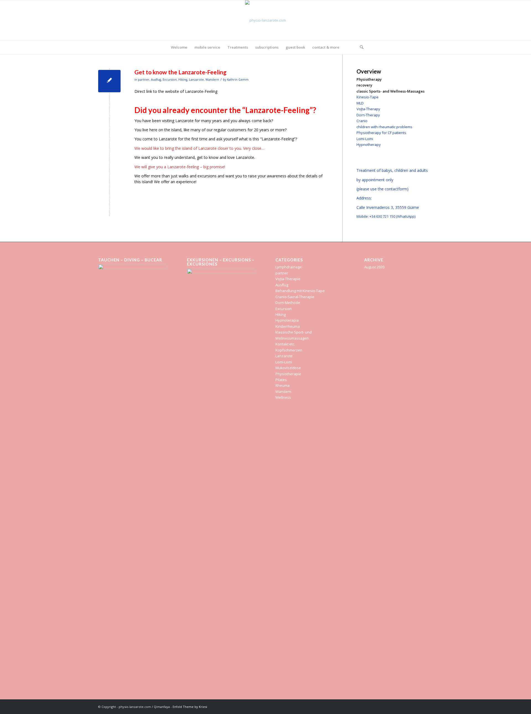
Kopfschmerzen (288, 350)
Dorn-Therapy (368, 114)
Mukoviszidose (288, 367)
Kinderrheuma (287, 326)
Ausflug (156, 80)
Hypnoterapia (287, 320)
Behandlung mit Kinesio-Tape (300, 290)
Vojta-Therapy (368, 108)
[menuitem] (179, 47)
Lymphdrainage (288, 266)
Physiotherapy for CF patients (381, 132)
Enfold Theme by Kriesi (190, 707)
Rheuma (282, 385)
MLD (360, 103)
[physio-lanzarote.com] (265, 20)
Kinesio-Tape (367, 97)
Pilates (281, 379)
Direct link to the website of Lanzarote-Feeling (175, 91)
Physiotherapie (288, 373)
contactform (396, 188)
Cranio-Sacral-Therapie (294, 296)
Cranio (362, 120)
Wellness (283, 397)
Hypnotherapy (368, 144)
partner (143, 80)
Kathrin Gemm (238, 80)
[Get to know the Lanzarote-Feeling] (109, 81)
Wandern (212, 80)
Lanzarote (196, 80)
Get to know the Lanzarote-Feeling (180, 72)
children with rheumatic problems (384, 126)
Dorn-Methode (287, 302)
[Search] (359, 47)
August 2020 (374, 266)
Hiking (182, 80)
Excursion (170, 80)
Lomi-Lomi (364, 138)
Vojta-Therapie (287, 278)
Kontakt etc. (285, 344)
